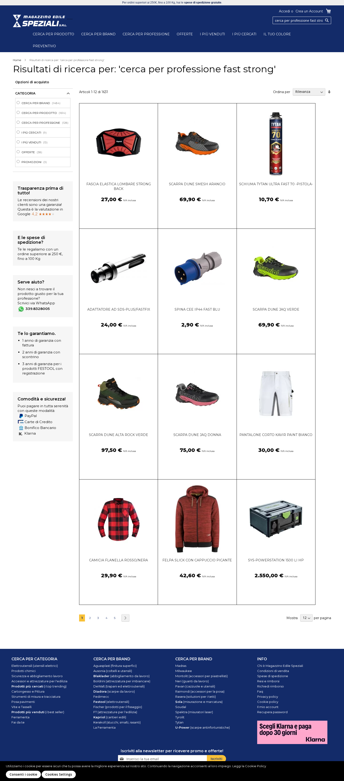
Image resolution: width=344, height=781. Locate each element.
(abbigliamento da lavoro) (121, 676)
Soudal (180, 707)
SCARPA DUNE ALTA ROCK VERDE (118, 435)
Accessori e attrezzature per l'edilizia (39, 681)
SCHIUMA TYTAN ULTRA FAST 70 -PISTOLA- (276, 184)
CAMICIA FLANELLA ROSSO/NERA (118, 560)
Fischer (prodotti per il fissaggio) (117, 707)
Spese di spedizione (272, 676)
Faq (260, 691)
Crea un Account (309, 11)
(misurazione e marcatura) (199, 702)
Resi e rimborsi (268, 681)
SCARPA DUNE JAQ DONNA (197, 435)
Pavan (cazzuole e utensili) (195, 686)
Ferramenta (20, 717)
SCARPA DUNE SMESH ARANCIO (197, 184)
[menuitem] (44, 103)
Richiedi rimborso (270, 686)
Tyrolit (179, 717)
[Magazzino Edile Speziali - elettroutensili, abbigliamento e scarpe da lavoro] (40, 21)
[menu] (42, 132)
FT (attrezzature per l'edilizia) (115, 712)
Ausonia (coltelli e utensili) (112, 671)
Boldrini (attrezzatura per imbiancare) (121, 681)
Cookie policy (267, 702)
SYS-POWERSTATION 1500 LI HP (276, 560)
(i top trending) (38, 686)
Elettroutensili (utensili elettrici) (34, 666)
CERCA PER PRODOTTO (53, 34)
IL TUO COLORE (277, 34)
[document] (172, 771)
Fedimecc (101, 696)
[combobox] (302, 20)
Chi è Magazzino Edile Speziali (280, 666)
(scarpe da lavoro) (114, 691)
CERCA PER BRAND (98, 34)
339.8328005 (38, 308)
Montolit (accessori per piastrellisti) (201, 676)
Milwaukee (183, 671)
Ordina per (281, 92)
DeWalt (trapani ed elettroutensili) (119, 686)
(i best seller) (37, 712)
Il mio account (267, 707)
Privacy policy (267, 696)
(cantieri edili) (109, 717)
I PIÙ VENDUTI (212, 34)
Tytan (179, 722)
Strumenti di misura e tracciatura (35, 696)
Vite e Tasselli (21, 707)
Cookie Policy (255, 766)
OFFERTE (185, 34)
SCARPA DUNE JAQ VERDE (276, 309)
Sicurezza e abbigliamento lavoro (37, 676)
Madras (180, 666)
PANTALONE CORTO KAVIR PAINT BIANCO (275, 435)
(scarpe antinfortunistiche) (202, 727)
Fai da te (18, 722)
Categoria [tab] (25, 93)
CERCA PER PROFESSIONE (146, 34)
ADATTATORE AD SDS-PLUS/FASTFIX (118, 309)
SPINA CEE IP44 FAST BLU (197, 309)
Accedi (284, 11)
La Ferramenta (104, 727)
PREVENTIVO (44, 46)
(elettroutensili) (111, 702)
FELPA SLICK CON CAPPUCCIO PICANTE (197, 560)
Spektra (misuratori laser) (194, 712)
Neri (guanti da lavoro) (192, 681)
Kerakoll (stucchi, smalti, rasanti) (117, 722)
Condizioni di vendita (273, 671)
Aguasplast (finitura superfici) (115, 666)
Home (17, 60)
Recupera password (272, 712)
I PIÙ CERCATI (244, 34)
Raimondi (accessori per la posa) (199, 691)
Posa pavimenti (23, 702)
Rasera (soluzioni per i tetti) (195, 696)
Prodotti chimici (23, 671)
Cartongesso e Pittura (27, 691)
